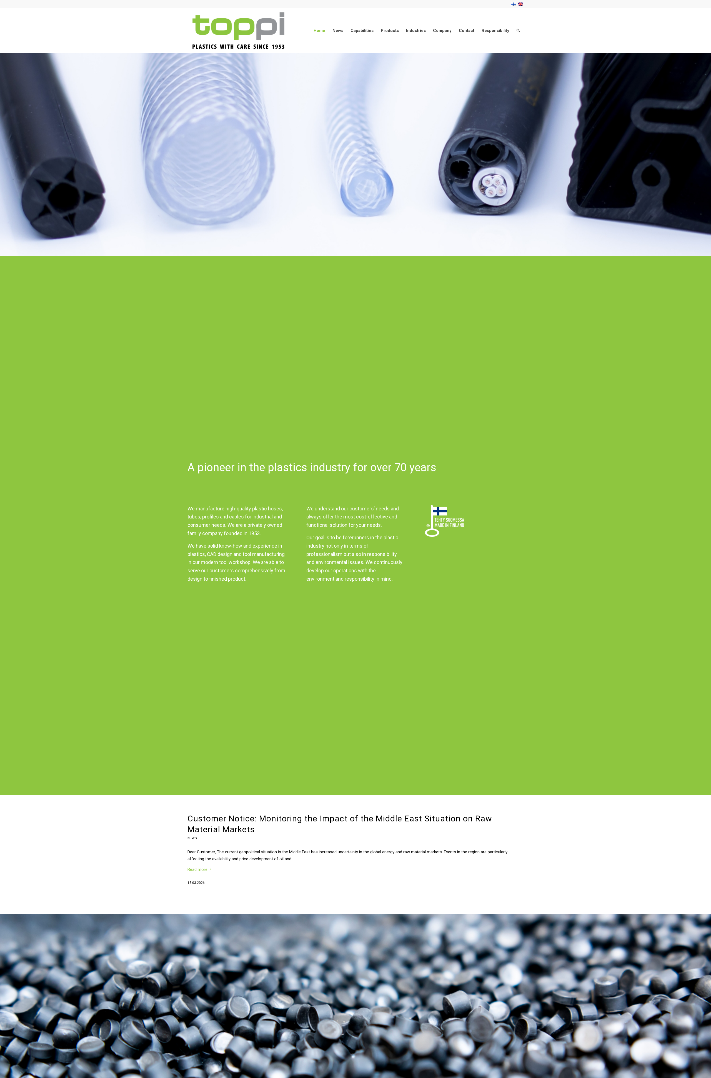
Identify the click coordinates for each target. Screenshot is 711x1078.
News (192, 838)
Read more (197, 869)
